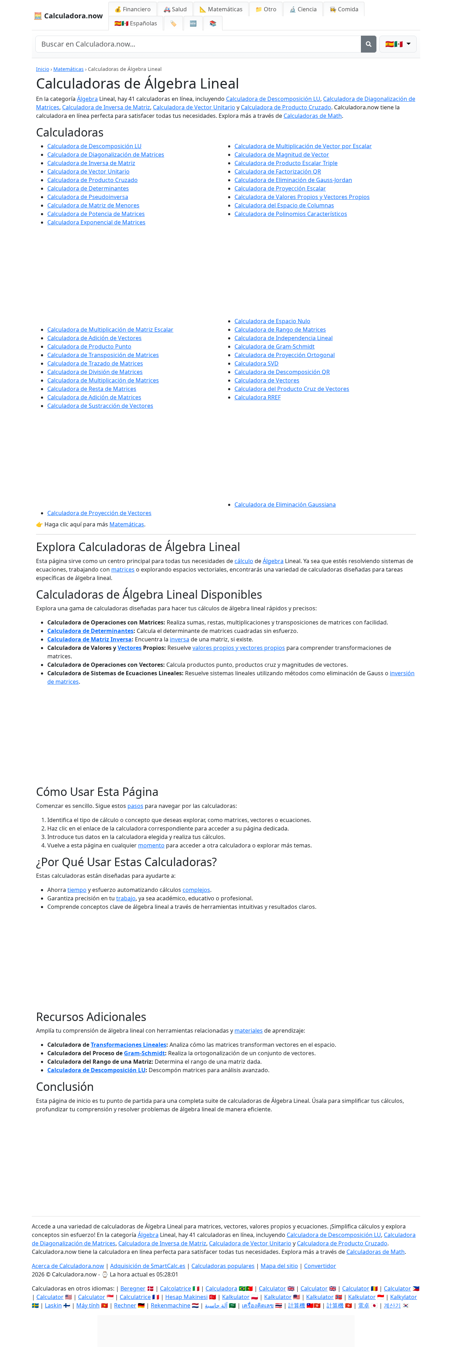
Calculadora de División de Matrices (95, 372)
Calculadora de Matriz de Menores (93, 205)
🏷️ (173, 23)
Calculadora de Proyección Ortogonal (284, 355)
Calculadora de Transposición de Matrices (103, 355)
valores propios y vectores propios (238, 648)
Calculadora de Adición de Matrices (94, 397)
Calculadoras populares (223, 1266)
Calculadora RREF (257, 397)
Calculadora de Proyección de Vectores (99, 513)
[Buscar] (368, 44)
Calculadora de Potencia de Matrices (96, 214)
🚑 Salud (175, 9)
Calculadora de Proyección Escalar (280, 188)
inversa (179, 639)
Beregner (132, 1288)
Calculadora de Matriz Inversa (89, 639)
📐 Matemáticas (221, 9)
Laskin (53, 1305)
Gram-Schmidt (144, 1053)
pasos (135, 806)
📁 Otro (265, 9)
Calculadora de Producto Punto (89, 346)
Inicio (42, 69)
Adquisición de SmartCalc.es (147, 1266)
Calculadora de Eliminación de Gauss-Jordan (293, 180)
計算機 (296, 1305)
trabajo (126, 898)
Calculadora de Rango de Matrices (280, 329)
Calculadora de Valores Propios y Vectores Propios (302, 197)
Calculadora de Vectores (266, 380)
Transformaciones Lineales (128, 1045)
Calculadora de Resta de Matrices (91, 389)
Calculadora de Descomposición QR (282, 372)
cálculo (243, 561)
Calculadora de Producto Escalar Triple (286, 163)
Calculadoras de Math (313, 116)
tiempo (77, 890)
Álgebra (87, 99)
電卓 (363, 1305)
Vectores (130, 648)
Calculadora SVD (256, 363)
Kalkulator (236, 1297)
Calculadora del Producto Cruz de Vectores (291, 389)
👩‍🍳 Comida (343, 9)
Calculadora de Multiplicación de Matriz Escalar (110, 329)
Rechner (125, 1305)
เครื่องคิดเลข (258, 1305)
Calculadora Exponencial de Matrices (96, 222)
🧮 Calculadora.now (68, 15)
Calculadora (221, 1288)
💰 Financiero (132, 9)
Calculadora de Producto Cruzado (286, 107)
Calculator (272, 1288)
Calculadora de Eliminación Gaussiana (285, 504)
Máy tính (88, 1305)
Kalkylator (403, 1297)
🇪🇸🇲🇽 (135, 23)
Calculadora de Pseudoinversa (87, 197)
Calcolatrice (175, 1288)
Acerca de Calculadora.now (68, 1266)
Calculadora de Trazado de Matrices (95, 363)
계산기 (392, 1305)
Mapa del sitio (279, 1266)
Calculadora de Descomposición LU (273, 99)
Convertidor (320, 1266)
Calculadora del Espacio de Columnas (284, 205)
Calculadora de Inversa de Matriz (106, 107)
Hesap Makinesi (186, 1297)
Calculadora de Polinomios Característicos (290, 214)
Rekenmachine (170, 1305)
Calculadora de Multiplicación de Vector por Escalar (303, 146)
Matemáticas (68, 69)
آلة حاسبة (216, 1305)
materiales (248, 1030)
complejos (196, 890)
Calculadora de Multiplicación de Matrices (103, 380)
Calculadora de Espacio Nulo (272, 321)
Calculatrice (135, 1297)
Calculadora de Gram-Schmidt (274, 346)
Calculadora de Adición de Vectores (94, 338)
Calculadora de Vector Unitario (194, 107)
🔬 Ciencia (303, 9)
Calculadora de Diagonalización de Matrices (105, 154)
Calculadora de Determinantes (88, 188)
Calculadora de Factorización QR (277, 171)
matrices (123, 569)
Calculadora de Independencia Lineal (283, 338)
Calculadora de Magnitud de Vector (281, 154)
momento (151, 845)
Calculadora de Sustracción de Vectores (100, 406)
